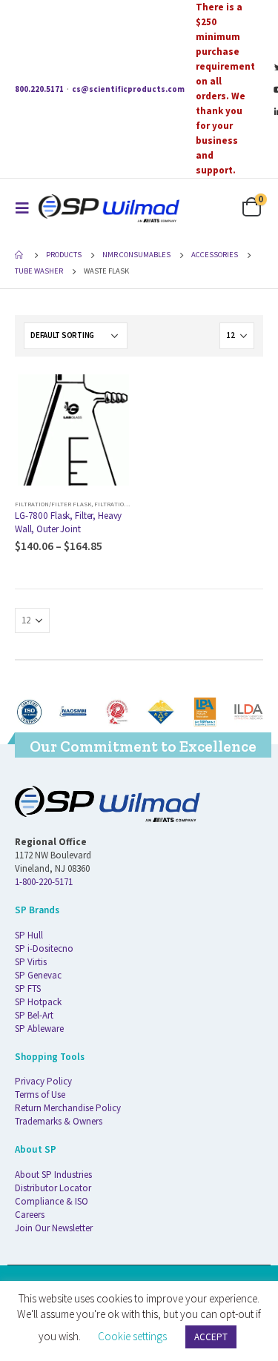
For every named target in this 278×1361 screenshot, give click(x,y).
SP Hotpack (38, 1002)
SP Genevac (38, 975)
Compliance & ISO (51, 1201)
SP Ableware (39, 1028)
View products (107, 396)
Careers (29, 1214)
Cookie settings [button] (132, 1336)
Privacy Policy (43, 1081)
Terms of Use (40, 1094)
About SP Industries (53, 1174)
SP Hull (29, 935)
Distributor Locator (53, 1188)
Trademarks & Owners (58, 1121)
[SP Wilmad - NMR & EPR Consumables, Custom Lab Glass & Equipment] (109, 208)
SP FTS (28, 988)
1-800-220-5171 (44, 881)
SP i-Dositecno (44, 948)
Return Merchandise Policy (68, 1108)
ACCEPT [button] (211, 1337)
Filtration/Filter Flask (53, 504)
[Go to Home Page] (20, 255)
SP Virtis (31, 962)
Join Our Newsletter (54, 1228)
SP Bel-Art (34, 1015)
